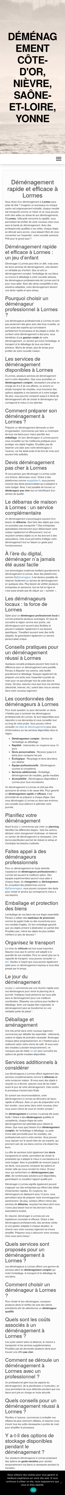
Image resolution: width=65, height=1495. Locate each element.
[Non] (60, 1482)
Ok (33, 1490)
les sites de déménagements (31, 726)
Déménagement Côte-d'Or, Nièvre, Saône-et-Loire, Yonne (32, 77)
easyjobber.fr (33, 480)
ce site (33, 1050)
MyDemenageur (22, 577)
